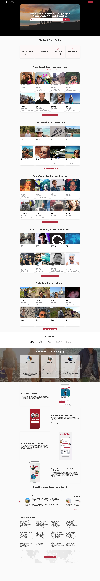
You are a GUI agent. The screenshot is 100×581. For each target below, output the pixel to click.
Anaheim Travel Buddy (39, 544)
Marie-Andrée (24, 213)
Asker (67, 246)
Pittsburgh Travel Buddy (39, 533)
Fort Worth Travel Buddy (70, 533)
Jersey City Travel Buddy (24, 527)
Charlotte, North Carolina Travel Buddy (42, 524)
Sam (22, 85)
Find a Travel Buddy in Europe (50, 283)
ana (67, 300)
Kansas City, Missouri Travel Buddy (41, 521)
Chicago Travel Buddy (23, 521)
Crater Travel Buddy (69, 534)
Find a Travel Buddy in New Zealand (50, 176)
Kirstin (37, 193)
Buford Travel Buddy (54, 520)
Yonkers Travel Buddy (23, 546)
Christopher (53, 106)
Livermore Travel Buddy (39, 526)
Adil (22, 266)
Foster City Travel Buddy (70, 538)
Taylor (52, 193)
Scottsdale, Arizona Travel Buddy (56, 543)
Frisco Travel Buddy (69, 535)
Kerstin (22, 320)
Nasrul (37, 246)
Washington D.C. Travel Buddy (25, 522)
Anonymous (23, 246)
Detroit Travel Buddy (69, 523)
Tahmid (53, 266)
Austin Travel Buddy (23, 535)
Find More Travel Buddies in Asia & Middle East (50, 275)
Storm (37, 85)
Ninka (67, 193)
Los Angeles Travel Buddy (24, 520)
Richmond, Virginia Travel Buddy (56, 535)
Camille (37, 159)
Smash (22, 193)
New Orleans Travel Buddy (55, 537)
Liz (67, 159)
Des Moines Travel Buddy (55, 522)
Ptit (52, 139)
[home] (9, 2)
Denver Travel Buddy (23, 526)
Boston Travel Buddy (23, 536)
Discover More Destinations (50, 556)
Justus (22, 139)
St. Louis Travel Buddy (39, 532)
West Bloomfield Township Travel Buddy (57, 534)
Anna (67, 139)
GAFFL (41, 69)
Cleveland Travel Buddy (70, 520)
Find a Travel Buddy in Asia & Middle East (50, 229)
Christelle (68, 213)
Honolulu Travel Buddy (39, 537)
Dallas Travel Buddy (23, 534)
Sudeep (22, 300)
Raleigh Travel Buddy (54, 531)
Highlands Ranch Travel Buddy (56, 526)
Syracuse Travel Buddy (69, 537)
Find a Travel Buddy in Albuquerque (50, 67)
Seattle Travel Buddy (23, 523)
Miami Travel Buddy (54, 533)
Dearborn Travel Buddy (70, 522)
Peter (37, 106)
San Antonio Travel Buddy (40, 522)
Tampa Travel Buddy (23, 544)
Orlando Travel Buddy (39, 520)
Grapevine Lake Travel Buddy (70, 542)
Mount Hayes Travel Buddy (40, 535)
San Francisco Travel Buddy (24, 531)
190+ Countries (44, 22)
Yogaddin (68, 266)
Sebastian (38, 300)
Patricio (23, 106)
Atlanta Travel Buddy (23, 525)
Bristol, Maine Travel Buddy (70, 543)
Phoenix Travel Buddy (23, 537)
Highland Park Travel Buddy (40, 538)
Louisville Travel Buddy (70, 531)
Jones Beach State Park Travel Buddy (57, 532)
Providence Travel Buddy (40, 534)
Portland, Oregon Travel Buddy (25, 542)
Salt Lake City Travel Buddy (55, 525)
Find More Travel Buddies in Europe (50, 329)
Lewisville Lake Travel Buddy (55, 536)
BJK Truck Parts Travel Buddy (71, 532)
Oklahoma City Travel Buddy (70, 545)
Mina (52, 159)
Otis (52, 213)
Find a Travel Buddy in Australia (50, 122)
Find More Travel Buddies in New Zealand (50, 222)
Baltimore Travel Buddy (39, 531)
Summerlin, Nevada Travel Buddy (71, 536)
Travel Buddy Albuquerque (55, 69)
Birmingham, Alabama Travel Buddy (26, 543)
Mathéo (38, 139)
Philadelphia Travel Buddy (40, 523)
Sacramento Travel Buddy (40, 525)
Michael (53, 85)
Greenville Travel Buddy (55, 538)
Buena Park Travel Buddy (55, 523)
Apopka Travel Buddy (54, 544)
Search (66, 19)
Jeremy (37, 213)
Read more (75, 509)
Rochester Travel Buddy (70, 524)
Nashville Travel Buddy (39, 542)
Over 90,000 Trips (57, 22)
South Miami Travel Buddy (40, 527)
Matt (67, 106)
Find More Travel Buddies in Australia (50, 168)
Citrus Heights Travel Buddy (55, 527)
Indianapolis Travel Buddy (24, 545)
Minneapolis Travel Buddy (55, 521)
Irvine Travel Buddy (39, 536)
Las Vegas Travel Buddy (54, 524)
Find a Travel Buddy (46, 69)
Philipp (52, 320)
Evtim (52, 300)
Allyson (67, 85)
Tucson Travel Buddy (69, 521)
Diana (22, 159)
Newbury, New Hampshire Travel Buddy (26, 538)
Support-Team (54, 246)
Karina (67, 320)
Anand (37, 320)
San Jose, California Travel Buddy (25, 524)
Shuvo (37, 266)
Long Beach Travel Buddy (70, 527)
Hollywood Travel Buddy (39, 543)
